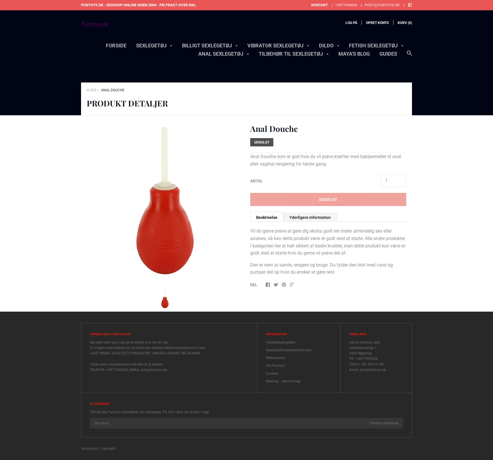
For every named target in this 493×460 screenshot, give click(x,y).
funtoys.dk (89, 449)
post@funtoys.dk (382, 5)
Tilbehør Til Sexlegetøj (291, 54)
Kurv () (405, 23)
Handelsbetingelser (281, 342)
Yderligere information (310, 217)
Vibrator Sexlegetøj (276, 46)
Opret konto (377, 23)
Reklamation (275, 358)
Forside (116, 46)
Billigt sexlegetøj (207, 46)
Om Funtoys (275, 366)
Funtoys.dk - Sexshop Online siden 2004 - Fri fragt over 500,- (139, 5)
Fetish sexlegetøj (374, 46)
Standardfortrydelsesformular (289, 350)
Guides (388, 54)
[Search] (409, 56)
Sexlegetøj (152, 46)
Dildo (327, 46)
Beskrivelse (266, 217)
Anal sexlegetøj (221, 54)
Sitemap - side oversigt (283, 381)
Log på (351, 23)
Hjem (91, 90)
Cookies (272, 374)
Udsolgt (328, 199)
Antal (256, 181)
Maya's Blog (354, 54)
